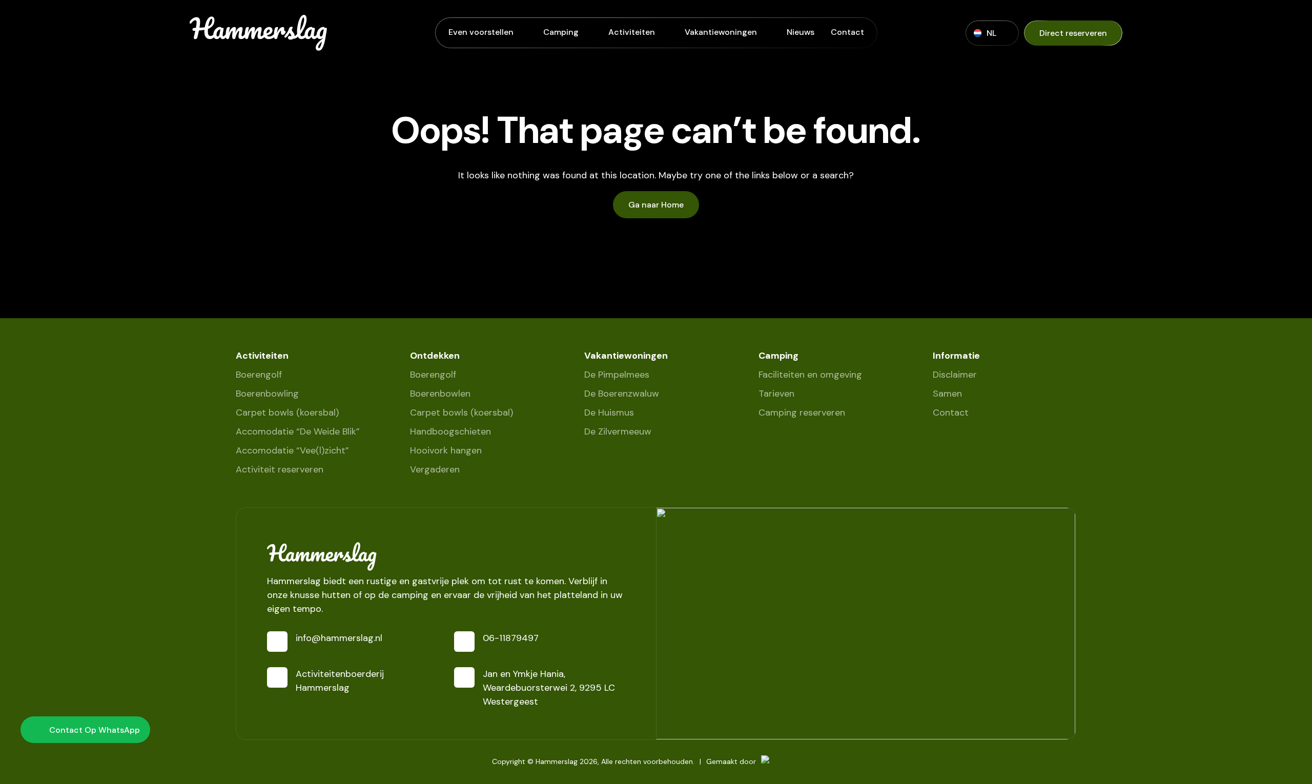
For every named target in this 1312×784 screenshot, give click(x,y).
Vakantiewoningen (721, 32)
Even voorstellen (481, 32)
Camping (561, 32)
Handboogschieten (450, 431)
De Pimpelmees (616, 374)
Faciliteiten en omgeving (810, 374)
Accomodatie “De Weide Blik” (298, 431)
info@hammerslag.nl (339, 638)
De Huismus (609, 412)
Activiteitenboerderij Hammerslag (340, 681)
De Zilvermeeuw (617, 431)
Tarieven (776, 393)
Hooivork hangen (446, 450)
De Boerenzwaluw (621, 393)
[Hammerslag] (446, 556)
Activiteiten (631, 32)
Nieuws (800, 32)
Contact (847, 32)
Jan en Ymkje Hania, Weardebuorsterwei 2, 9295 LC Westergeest (549, 688)
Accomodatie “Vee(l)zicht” (292, 450)
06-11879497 (511, 638)
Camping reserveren (801, 412)
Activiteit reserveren (279, 469)
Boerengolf (259, 374)
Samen (947, 393)
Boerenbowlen (440, 393)
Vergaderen (435, 469)
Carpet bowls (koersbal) (287, 412)
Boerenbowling (267, 393)
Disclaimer (955, 374)
